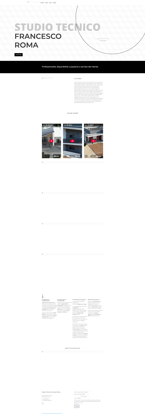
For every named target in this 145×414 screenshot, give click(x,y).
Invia (76, 406)
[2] (72, 193)
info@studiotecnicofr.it (48, 403)
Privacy (75, 400)
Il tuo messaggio (77, 398)
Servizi (46, 2)
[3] (72, 223)
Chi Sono (42, 2)
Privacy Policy (80, 402)
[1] (72, 162)
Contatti (54, 2)
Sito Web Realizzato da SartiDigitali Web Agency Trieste (52, 413)
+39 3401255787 (46, 402)
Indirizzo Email (76, 394)
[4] (72, 254)
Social (50, 2)
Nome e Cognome (77, 392)
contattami (18, 54)
